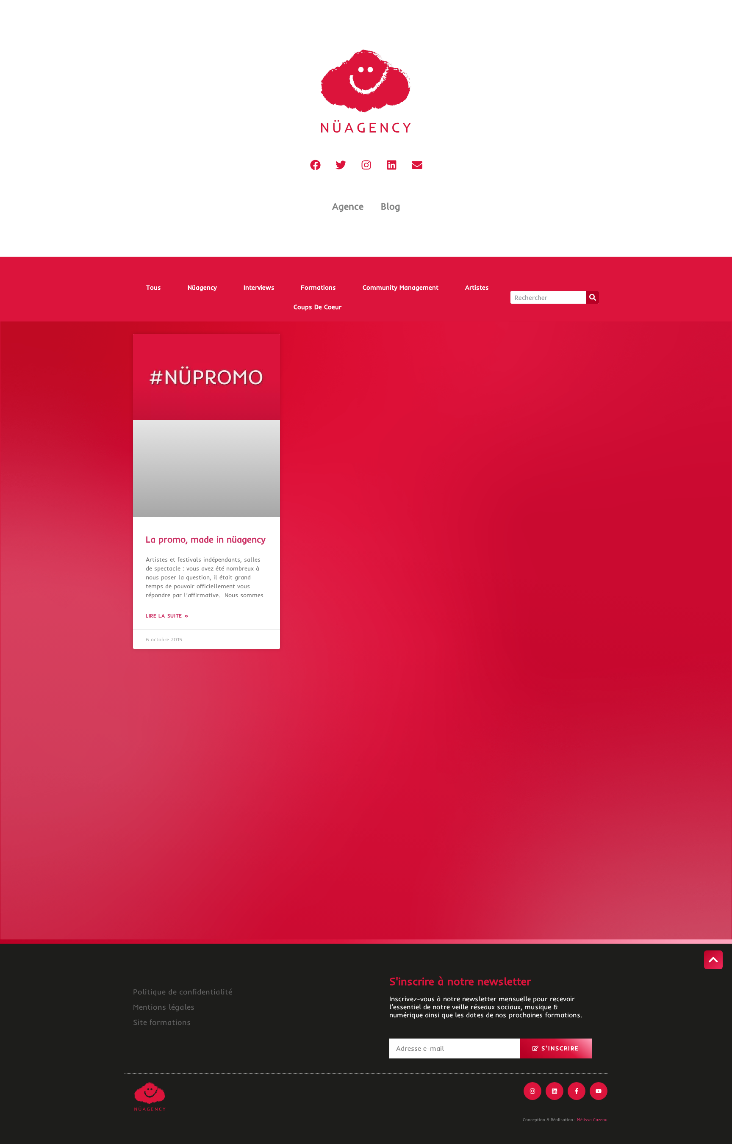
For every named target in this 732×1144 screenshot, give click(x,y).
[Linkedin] (391, 164)
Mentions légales (163, 1007)
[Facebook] (315, 164)
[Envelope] (416, 164)
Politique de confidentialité (182, 992)
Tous (153, 287)
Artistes (477, 287)
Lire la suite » (167, 615)
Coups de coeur (317, 307)
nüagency (202, 287)
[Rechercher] (592, 297)
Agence (347, 206)
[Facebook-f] (576, 1091)
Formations (318, 287)
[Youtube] (598, 1091)
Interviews (259, 287)
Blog (390, 206)
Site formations (162, 1022)
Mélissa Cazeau (592, 1119)
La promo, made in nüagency (206, 539)
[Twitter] (340, 164)
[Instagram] (366, 164)
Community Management (400, 287)
